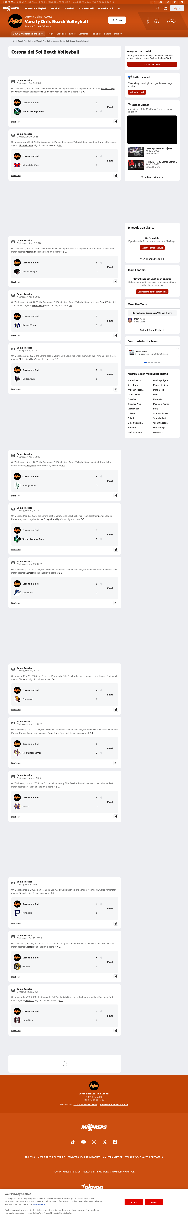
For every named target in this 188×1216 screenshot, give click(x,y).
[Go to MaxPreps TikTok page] (72, 1142)
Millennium (24, 359)
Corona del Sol (30, 102)
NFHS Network (101, 1171)
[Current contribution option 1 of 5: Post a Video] (145, 362)
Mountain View (26, 145)
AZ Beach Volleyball (42, 41)
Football (55, 8)
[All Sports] (120, 8)
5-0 (64, 251)
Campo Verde (134, 394)
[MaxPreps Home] (11, 8)
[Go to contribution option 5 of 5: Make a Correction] (159, 362)
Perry (155, 408)
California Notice (112, 1157)
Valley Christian (160, 422)
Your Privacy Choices (136, 1157)
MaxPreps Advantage (123, 1171)
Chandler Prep (134, 403)
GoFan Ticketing (27, 2)
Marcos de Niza (160, 385)
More (116, 33)
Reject (154, 1202)
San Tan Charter (160, 413)
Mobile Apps (44, 1157)
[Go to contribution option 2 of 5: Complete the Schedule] (149, 362)
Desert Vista (105, 302)
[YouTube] (160, 2)
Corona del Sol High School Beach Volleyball (71, 41)
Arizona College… (136, 389)
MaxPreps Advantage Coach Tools (93, 2)
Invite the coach (137, 92)
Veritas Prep (158, 427)
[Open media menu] (165, 8)
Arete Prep (133, 385)
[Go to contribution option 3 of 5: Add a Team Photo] (152, 362)
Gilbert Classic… (135, 422)
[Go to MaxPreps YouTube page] (83, 1142)
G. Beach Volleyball (36, 8)
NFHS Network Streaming (54, 2)
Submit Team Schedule (152, 247)
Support (155, 1157)
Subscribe (59, 1157)
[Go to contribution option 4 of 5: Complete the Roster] (156, 362)
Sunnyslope (30, 465)
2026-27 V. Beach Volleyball (26, 33)
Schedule (61, 33)
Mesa (28, 786)
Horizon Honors (135, 432)
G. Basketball (105, 8)
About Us (30, 1157)
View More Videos (151, 177)
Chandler (29, 572)
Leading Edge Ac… (162, 380)
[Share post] (116, 121)
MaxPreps (9, 2)
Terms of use (93, 1157)
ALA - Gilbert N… (135, 380)
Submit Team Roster (151, 330)
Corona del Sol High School (94, 1093)
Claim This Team (152, 64)
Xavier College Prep (46, 91)
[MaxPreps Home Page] (12, 41)
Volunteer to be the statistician (152, 291)
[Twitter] (175, 2)
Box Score (16, 121)
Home (50, 33)
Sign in (177, 8)
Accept (134, 1202)
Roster (72, 33)
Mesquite (157, 399)
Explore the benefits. (159, 58)
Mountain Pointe (161, 403)
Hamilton (29, 1000)
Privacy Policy (75, 1157)
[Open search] (157, 8)
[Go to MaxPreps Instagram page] (94, 1142)
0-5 (82, 519)
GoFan (86, 1171)
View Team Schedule (151, 258)
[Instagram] (167, 2)
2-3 (70, 305)
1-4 (82, 91)
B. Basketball (86, 8)
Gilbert (28, 946)
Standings (83, 33)
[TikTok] (153, 2)
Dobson (131, 413)
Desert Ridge (31, 251)
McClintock (158, 389)
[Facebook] (182, 2)
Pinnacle (23, 893)
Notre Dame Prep (56, 733)
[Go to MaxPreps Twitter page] (104, 1142)
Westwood (158, 432)
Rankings (96, 33)
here (170, 313)
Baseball (69, 8)
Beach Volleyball (24, 41)
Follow (119, 20)
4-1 (60, 145)
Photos (107, 33)
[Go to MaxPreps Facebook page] (115, 1142)
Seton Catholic (160, 418)
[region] (94, 1202)
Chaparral (23, 679)
